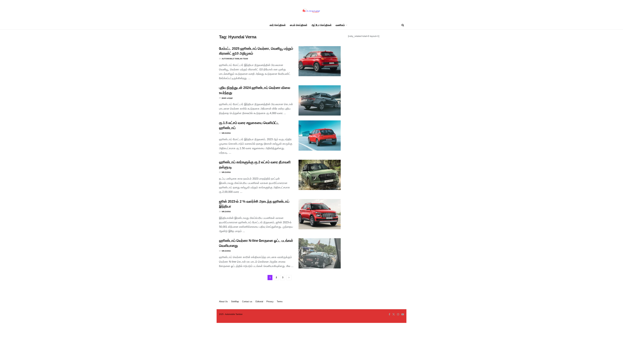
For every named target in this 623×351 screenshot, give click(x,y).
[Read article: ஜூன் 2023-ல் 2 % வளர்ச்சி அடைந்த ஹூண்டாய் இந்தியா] (320, 214)
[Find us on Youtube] (402, 314)
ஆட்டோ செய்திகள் (322, 25)
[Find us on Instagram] (398, 314)
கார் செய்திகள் (278, 25)
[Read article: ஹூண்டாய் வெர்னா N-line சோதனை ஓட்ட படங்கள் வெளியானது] (320, 253)
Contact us (247, 301)
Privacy (270, 301)
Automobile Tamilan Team (235, 59)
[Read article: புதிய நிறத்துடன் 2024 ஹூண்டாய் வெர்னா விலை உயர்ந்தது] (320, 100)
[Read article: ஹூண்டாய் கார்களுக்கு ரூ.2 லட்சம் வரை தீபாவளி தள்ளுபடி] (320, 175)
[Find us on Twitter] (393, 314)
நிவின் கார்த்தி (227, 98)
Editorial (259, 301)
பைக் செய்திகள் (298, 25)
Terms (280, 301)
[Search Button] (403, 25)
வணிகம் (340, 25)
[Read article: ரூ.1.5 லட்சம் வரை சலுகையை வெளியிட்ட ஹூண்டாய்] (320, 135)
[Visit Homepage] (311, 10)
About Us (223, 301)
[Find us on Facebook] (389, 314)
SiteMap (235, 301)
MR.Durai (226, 133)
